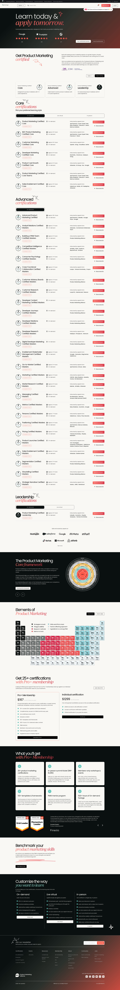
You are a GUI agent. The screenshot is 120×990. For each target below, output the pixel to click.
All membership (59, 955)
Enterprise (18, 957)
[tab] (30, 115)
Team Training (99, 75)
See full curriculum (98, 122)
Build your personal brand (73, 955)
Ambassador (71, 963)
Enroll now (82, 717)
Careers (70, 965)
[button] (90, 75)
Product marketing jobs (99, 955)
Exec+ (56, 965)
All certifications (19, 955)
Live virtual (59, 921)
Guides (43, 961)
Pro (56, 960)
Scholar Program (20, 960)
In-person (90, 926)
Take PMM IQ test (21, 866)
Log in (115, 5)
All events (31, 955)
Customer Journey (20, 962)
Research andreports (45, 958)
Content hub (45, 955)
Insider (56, 957)
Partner (109, 1)
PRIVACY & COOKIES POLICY (61, 983)
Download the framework (23, 588)
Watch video (100, 614)
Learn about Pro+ (99, 688)
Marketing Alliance (10, 1)
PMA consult (98, 959)
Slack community (85, 955)
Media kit (116, 1)
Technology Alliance (57, 1)
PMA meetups (84, 957)
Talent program (98, 961)
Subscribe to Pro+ (37, 737)
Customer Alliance (38, 1)
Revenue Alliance (20, 1)
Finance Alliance (48, 1)
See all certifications (98, 41)
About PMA (71, 968)
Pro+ (56, 962)
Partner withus (71, 959)
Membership (106, 5)
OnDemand (30, 917)
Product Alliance (29, 1)
